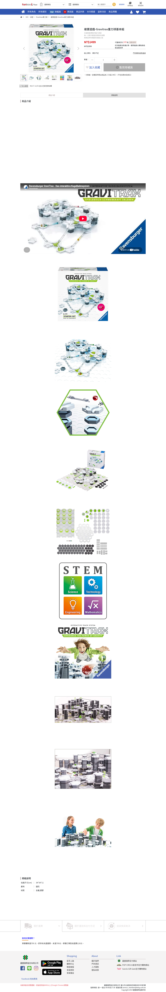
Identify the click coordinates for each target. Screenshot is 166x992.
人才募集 (95, 966)
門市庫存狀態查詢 (139, 53)
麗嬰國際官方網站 (129, 960)
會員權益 (70, 972)
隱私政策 (95, 970)
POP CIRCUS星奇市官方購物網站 (135, 965)
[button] (78, 48)
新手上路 (70, 960)
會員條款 (70, 970)
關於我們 (95, 960)
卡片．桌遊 (29, 17)
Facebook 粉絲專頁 (29, 978)
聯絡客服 (70, 966)
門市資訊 (95, 963)
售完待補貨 (126, 67)
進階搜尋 (121, 4)
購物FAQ (70, 963)
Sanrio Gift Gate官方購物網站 (134, 968)
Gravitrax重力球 (41, 17)
